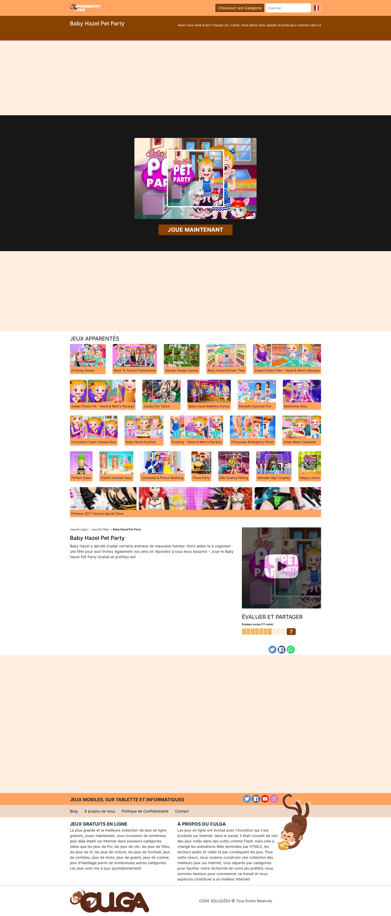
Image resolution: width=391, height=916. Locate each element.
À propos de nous (99, 811)
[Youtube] (265, 799)
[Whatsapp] (291, 650)
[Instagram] (274, 799)
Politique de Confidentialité (145, 811)
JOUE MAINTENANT (196, 229)
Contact (182, 811)
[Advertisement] (195, 78)
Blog (74, 811)
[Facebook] (282, 650)
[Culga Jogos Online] (109, 900)
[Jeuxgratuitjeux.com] (86, 7)
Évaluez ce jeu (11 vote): (258, 624)
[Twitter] (273, 650)
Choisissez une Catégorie (240, 8)
